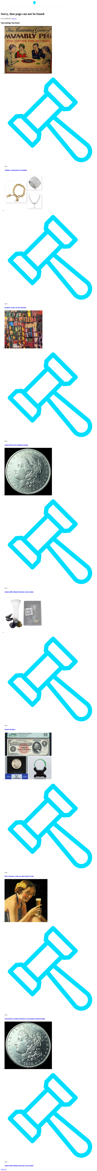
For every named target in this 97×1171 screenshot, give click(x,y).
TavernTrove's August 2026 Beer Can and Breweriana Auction (25, 1018)
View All (3, 1169)
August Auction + (10, 729)
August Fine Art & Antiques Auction (16, 445)
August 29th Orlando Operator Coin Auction (19, 1165)
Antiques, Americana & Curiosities (16, 170)
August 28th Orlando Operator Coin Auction (19, 592)
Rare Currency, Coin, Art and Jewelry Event (19, 876)
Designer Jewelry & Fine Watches (15, 307)
